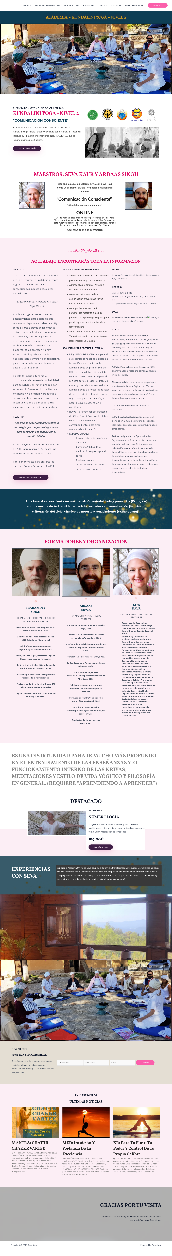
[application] (95, 5)
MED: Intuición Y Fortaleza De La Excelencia (78, 1148)
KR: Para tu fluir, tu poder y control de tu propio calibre (133, 1148)
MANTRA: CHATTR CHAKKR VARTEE (30, 1145)
